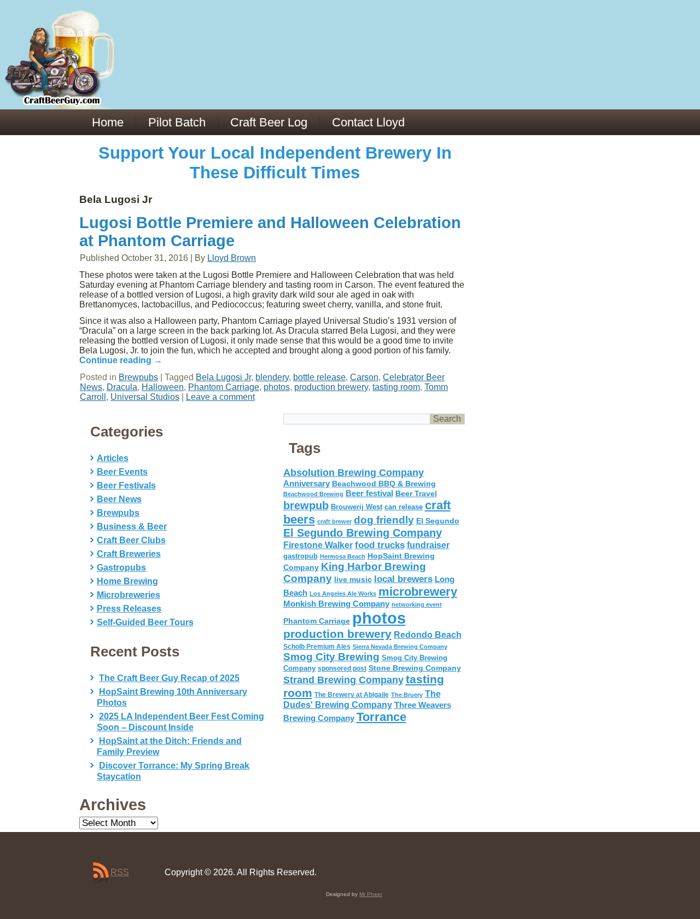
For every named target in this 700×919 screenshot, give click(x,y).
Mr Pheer (370, 894)
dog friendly (384, 520)
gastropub (300, 556)
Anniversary (306, 483)
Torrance (381, 717)
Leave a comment (220, 397)
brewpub (306, 505)
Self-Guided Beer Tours (145, 622)
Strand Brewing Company (343, 679)
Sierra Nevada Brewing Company (400, 646)
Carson (364, 377)
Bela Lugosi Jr (223, 377)
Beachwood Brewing (313, 494)
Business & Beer (132, 526)
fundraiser (428, 545)
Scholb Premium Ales (317, 646)
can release (403, 507)
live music (353, 579)
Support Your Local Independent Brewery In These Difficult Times (275, 162)
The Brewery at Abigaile (351, 695)
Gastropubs (121, 567)
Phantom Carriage (223, 387)
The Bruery (407, 694)
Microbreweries (128, 595)
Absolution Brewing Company (353, 472)
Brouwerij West (356, 507)
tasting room (396, 387)
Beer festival (369, 493)
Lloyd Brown (231, 258)
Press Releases (129, 608)
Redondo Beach (428, 634)
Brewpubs (138, 377)
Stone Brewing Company (415, 668)
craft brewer (334, 521)
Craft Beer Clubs (131, 540)
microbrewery (417, 591)
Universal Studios (144, 397)
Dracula (122, 387)
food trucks (380, 544)
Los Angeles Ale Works (343, 593)
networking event (417, 604)
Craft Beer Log (268, 122)
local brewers (403, 579)
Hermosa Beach (342, 556)
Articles (113, 458)
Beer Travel (416, 493)
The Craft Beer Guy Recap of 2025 (169, 678)
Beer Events (122, 471)
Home (108, 122)
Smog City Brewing (331, 656)
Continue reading (120, 360)
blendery (272, 377)
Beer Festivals (126, 485)
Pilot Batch (177, 122)
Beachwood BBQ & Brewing (384, 484)
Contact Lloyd (368, 122)
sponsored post (342, 668)
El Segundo (437, 521)
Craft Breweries (129, 554)
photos (277, 387)
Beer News (119, 499)
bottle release (319, 377)
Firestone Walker (318, 545)
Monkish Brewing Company (336, 603)
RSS (119, 872)
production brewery (331, 387)
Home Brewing (127, 581)
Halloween (163, 387)
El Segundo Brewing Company (362, 533)
